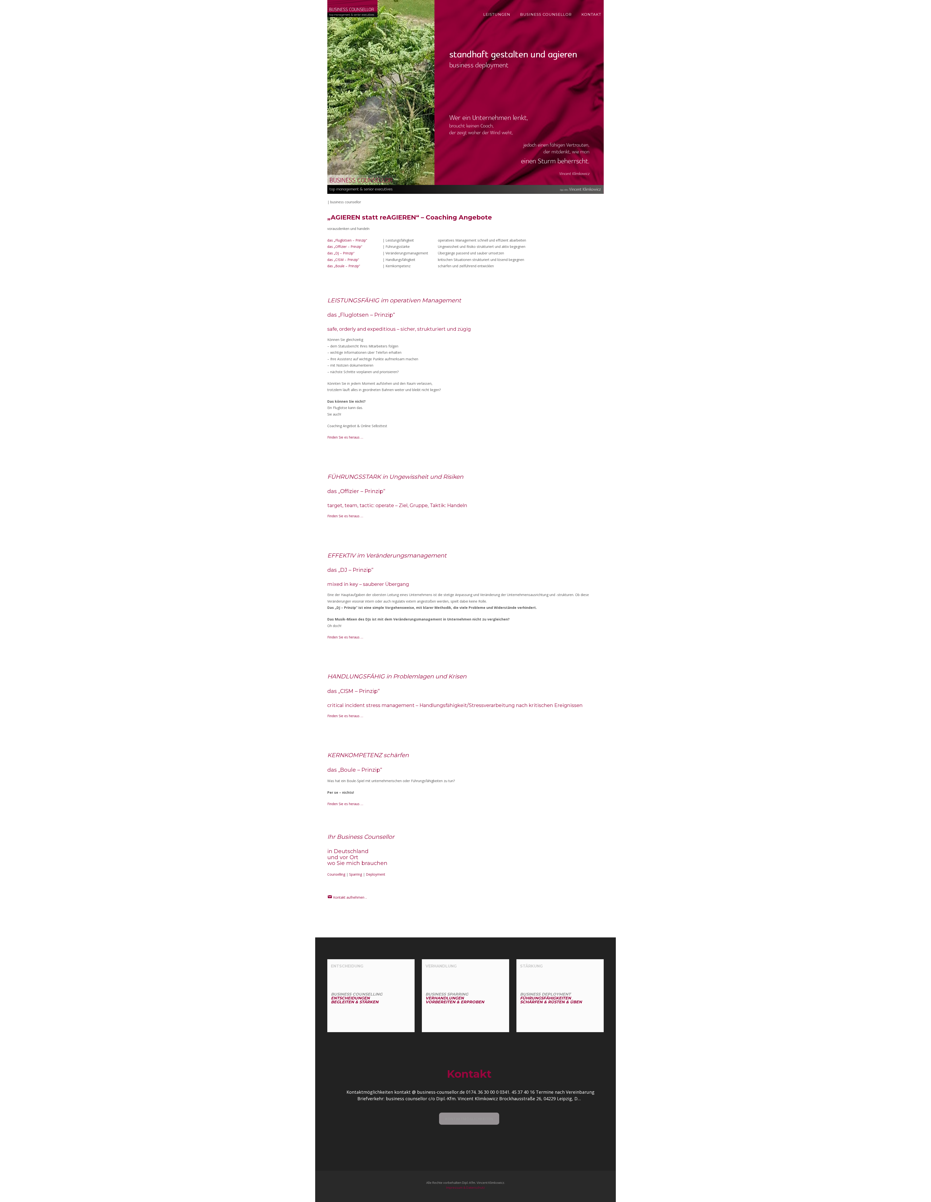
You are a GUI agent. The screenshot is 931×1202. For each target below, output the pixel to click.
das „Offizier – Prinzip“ (344, 246)
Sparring (355, 874)
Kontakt (591, 14)
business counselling (356, 998)
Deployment (375, 874)
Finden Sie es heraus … (345, 437)
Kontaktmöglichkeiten (469, 1118)
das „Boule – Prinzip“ (343, 266)
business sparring (454, 998)
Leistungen (496, 14)
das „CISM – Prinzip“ (343, 259)
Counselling (336, 874)
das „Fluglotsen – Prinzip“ (347, 240)
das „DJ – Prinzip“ (340, 253)
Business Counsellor (546, 14)
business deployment (551, 998)
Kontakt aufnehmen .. (349, 897)
